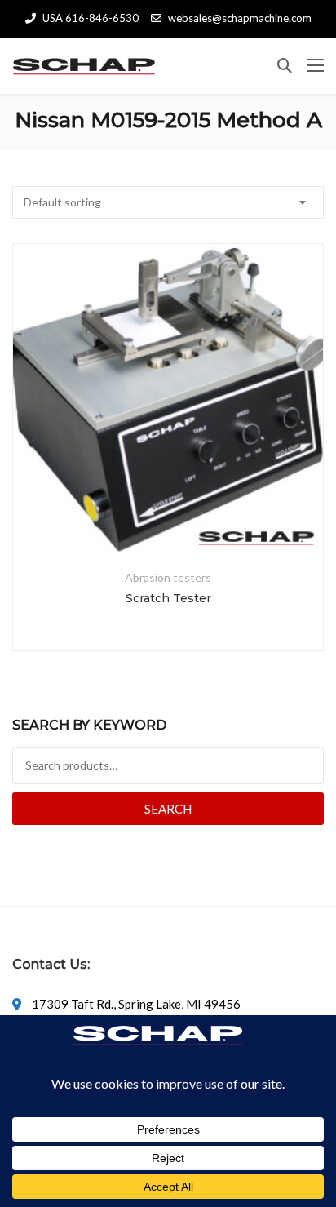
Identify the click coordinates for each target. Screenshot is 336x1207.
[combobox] (168, 202)
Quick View (168, 514)
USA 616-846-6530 (90, 17)
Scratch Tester (168, 598)
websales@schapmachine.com (240, 17)
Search (168, 808)
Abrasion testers (168, 577)
